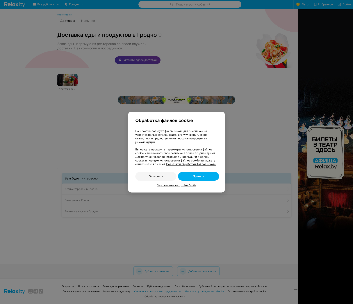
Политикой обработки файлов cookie (191, 164)
